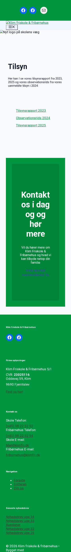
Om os (19, 488)
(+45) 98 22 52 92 (19, 426)
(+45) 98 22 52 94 (19, 436)
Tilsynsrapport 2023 (31, 111)
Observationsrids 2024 (33, 118)
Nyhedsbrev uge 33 (20, 521)
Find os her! (14, 392)
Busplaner (13, 525)
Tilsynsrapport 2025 (31, 125)
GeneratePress (36, 550)
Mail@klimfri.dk (17, 445)
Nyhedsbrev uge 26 (20, 533)
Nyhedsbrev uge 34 (20, 517)
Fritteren (20, 484)
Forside (19, 480)
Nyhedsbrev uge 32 (20, 529)
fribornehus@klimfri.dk (23, 455)
